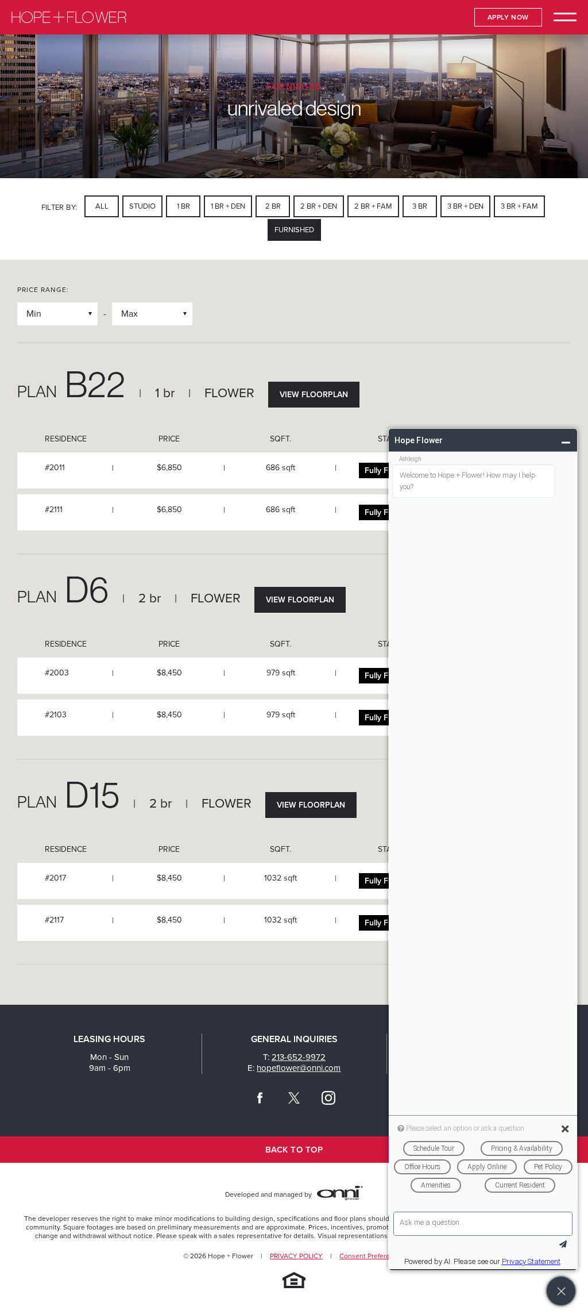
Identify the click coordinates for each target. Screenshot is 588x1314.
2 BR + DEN (318, 206)
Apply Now (508, 17)
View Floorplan (314, 394)
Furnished (294, 230)
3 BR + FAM (519, 206)
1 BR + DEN (228, 206)
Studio (142, 206)
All (102, 206)
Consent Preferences (372, 1256)
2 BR (273, 206)
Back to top (294, 1149)
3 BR (419, 206)
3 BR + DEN (465, 206)
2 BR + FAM (373, 206)
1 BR (183, 206)
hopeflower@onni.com (299, 1068)
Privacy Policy (296, 1256)
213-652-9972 (299, 1057)
